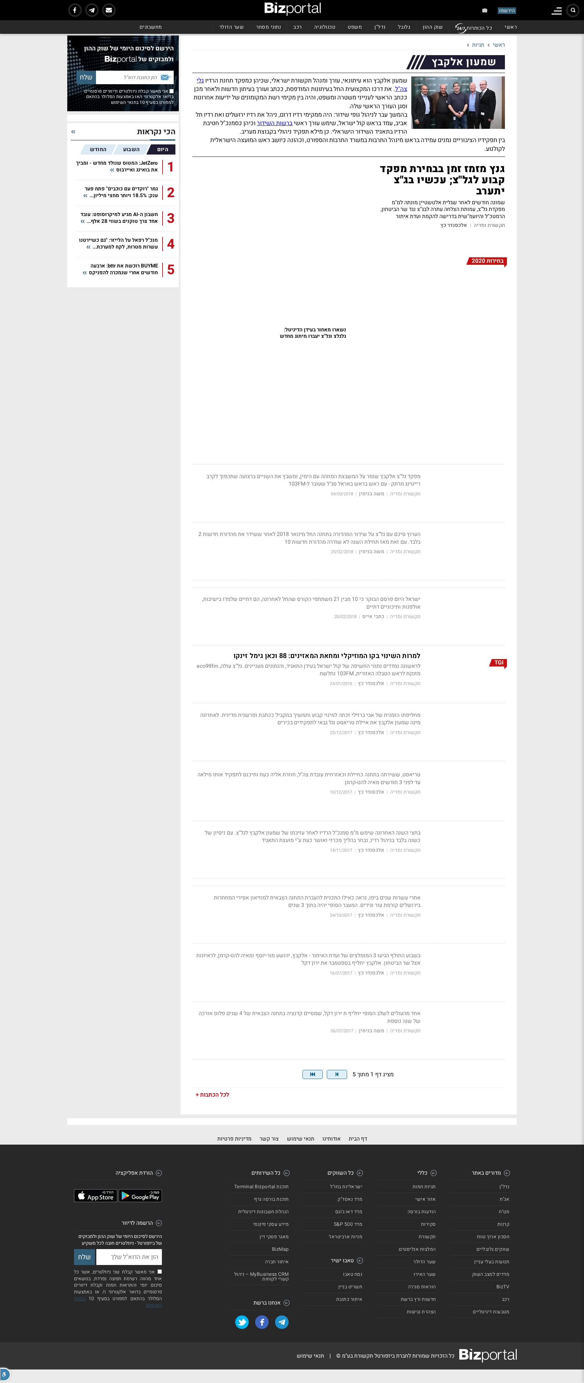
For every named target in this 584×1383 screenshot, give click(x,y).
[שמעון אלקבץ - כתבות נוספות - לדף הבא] (337, 1074)
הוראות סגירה (422, 1286)
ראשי (511, 27)
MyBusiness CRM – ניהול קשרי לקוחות (261, 1277)
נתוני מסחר (268, 27)
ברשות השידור (274, 123)
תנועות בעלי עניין (492, 1261)
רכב (297, 27)
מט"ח (504, 1211)
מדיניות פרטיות (234, 1139)
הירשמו (507, 10)
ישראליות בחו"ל (346, 1186)
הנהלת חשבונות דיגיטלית (263, 1211)
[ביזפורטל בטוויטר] (242, 1322)
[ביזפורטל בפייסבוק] (75, 10)
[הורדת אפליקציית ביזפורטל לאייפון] (95, 1200)
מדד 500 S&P (348, 1224)
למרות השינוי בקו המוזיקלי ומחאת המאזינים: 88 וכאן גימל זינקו (327, 656)
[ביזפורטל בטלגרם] (92, 10)
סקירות (428, 1224)
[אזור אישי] (485, 10)
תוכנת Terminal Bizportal (261, 1186)
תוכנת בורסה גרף (271, 1199)
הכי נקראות (156, 132)
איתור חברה (277, 1261)
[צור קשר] (109, 10)
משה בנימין (371, 493)
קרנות (503, 1224)
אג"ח (504, 1199)
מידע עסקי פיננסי (271, 1224)
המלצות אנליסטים (417, 1249)
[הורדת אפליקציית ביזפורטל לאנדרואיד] (140, 1200)
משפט (355, 27)
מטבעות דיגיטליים (491, 1311)
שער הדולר (231, 27)
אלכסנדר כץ (453, 225)
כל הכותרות (479, 28)
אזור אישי (425, 1199)
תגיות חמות (424, 1186)
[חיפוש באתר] (573, 10)
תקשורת (427, 1236)
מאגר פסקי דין (274, 1236)
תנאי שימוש (300, 1139)
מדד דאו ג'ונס (349, 1211)
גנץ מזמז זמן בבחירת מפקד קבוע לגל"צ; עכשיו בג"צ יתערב (442, 180)
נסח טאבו (352, 1274)
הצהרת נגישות (421, 1311)
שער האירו (425, 1274)
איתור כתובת (349, 1299)
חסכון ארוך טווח (493, 1236)
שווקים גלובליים (493, 1249)
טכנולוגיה (325, 27)
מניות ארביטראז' (346, 1236)
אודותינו (331, 1139)
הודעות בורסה (422, 1211)
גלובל (404, 27)
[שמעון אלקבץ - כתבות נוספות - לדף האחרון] (312, 1074)
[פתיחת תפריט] (557, 11)
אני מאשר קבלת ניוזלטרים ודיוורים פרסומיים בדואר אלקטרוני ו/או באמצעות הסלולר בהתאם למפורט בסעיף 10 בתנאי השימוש (129, 97)
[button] (5, 1374)
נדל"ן (380, 27)
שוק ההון (433, 27)
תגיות (478, 45)
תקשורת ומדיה (489, 225)
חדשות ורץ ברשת (418, 1299)
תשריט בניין (350, 1286)
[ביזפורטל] (292, 9)
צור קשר (269, 1139)
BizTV (503, 1286)
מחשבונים (151, 27)
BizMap (280, 1249)
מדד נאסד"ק (350, 1199)
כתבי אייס (373, 616)
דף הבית (358, 1139)
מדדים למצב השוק (491, 1274)
